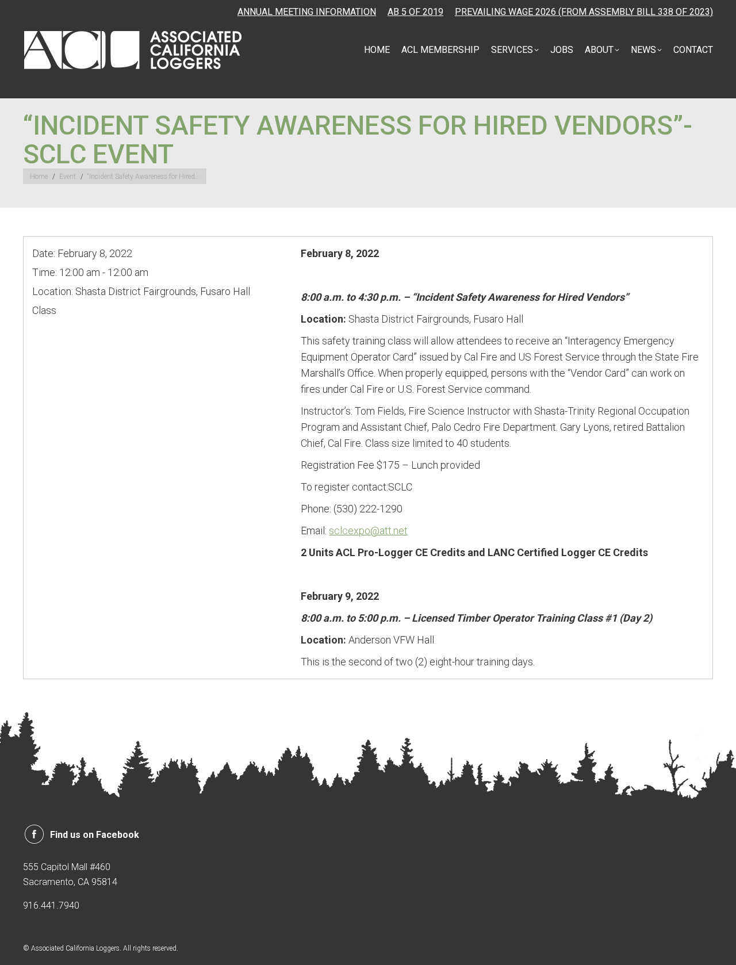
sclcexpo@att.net (368, 530)
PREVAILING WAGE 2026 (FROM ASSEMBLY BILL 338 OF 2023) (584, 11)
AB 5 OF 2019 (415, 11)
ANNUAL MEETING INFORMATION (306, 11)
